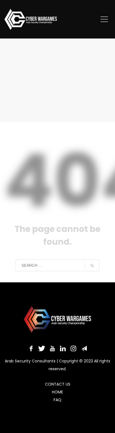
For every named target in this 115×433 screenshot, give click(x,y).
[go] (92, 265)
